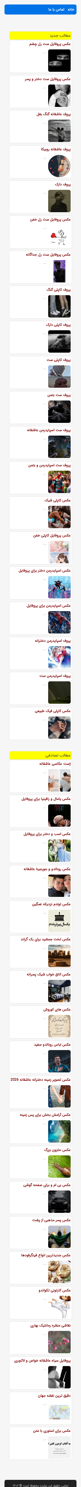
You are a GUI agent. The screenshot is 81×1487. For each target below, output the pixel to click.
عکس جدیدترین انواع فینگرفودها (46, 1255)
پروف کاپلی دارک (58, 325)
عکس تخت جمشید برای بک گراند (46, 939)
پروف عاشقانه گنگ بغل (54, 114)
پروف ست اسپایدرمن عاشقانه (49, 430)
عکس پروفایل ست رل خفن (50, 219)
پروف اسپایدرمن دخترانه (53, 641)
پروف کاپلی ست (59, 360)
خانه (71, 9)
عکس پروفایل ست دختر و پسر (48, 79)
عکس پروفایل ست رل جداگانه (48, 254)
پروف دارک (63, 184)
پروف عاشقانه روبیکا (56, 149)
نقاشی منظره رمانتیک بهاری (50, 1325)
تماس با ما (56, 9)
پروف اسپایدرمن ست (55, 676)
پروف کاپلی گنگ (59, 289)
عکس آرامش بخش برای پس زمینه (45, 1115)
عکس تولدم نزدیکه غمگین (51, 904)
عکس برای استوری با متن (52, 1431)
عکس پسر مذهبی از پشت (51, 1220)
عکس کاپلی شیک (58, 500)
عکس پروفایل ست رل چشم (50, 44)
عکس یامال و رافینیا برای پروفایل (46, 799)
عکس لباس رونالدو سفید (52, 1044)
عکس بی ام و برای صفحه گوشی (47, 1185)
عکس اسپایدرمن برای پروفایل (49, 605)
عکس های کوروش (57, 1009)
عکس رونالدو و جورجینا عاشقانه (47, 869)
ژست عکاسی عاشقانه (55, 764)
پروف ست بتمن (59, 395)
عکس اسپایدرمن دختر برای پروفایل (45, 570)
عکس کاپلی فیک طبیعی (53, 711)
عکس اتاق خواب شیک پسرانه (49, 974)
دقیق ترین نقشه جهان (54, 1395)
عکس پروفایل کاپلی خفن (52, 535)
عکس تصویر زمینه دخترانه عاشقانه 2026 (41, 1079)
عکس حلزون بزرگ (57, 1150)
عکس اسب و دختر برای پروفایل (47, 834)
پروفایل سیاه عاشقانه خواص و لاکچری (42, 1360)
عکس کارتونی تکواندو (55, 1290)
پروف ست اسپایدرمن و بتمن (49, 465)
